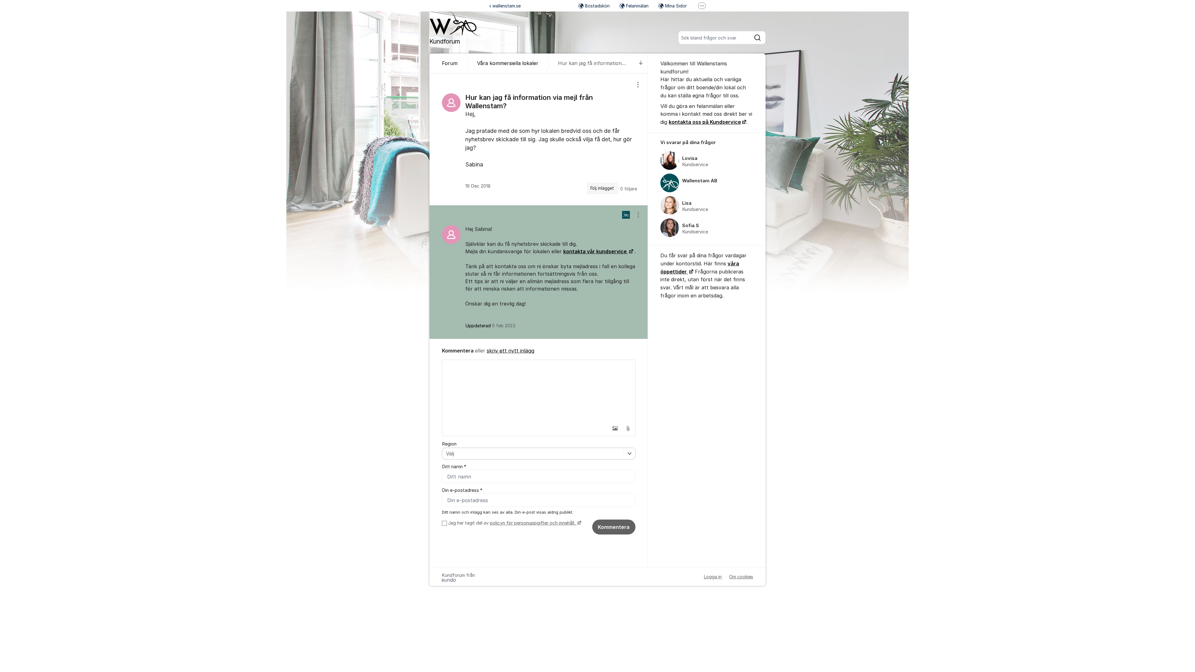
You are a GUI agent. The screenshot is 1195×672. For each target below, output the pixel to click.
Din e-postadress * (462, 490)
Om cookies (741, 576)
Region (449, 444)
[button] (615, 428)
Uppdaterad (490, 326)
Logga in (713, 576)
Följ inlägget (602, 188)
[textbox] (538, 391)
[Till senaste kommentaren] (641, 63)
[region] (538, 139)
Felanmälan (637, 5)
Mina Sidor (676, 5)
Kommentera (614, 527)
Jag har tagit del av (512, 523)
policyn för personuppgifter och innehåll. (533, 523)
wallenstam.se (506, 5)
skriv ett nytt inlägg (510, 351)
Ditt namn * (454, 466)
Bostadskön (597, 5)
